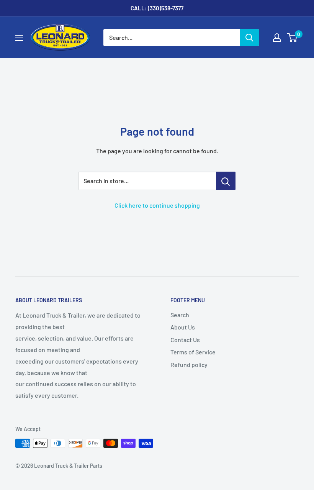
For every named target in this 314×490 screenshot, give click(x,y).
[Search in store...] (226, 181)
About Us (182, 327)
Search (179, 314)
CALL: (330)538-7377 (157, 8)
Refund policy (189, 364)
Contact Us (185, 339)
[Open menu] (19, 38)
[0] (292, 37)
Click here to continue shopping (157, 205)
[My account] (277, 37)
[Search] (249, 37)
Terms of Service (193, 352)
